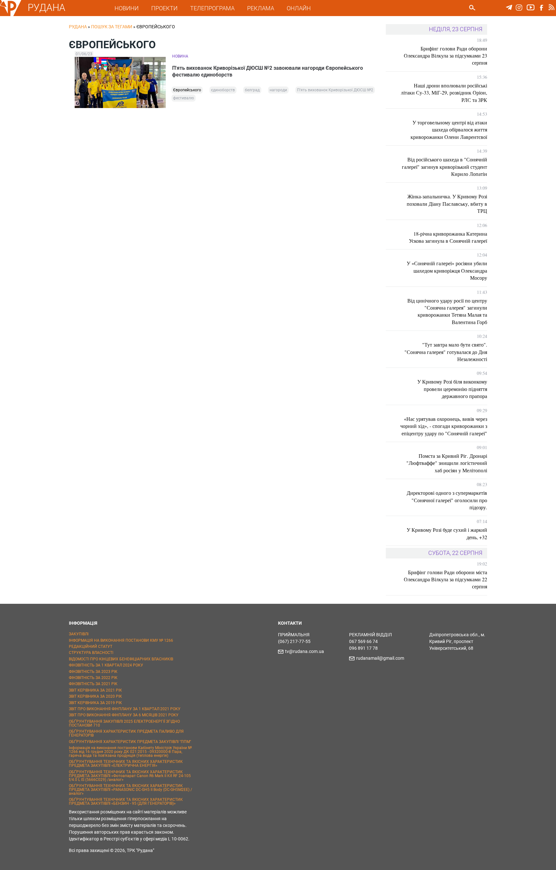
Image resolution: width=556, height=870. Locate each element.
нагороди (278, 90)
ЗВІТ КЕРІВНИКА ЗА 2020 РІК (95, 696)
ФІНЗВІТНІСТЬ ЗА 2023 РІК (93, 671)
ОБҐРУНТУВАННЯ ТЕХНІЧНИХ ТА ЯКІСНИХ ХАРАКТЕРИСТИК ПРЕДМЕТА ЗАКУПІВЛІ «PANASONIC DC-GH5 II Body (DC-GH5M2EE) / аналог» (130, 790)
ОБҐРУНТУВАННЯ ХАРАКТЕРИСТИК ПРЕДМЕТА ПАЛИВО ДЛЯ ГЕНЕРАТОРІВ (126, 733)
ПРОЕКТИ (164, 8)
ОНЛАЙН (299, 8)
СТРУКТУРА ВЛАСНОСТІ (91, 652)
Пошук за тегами (111, 26)
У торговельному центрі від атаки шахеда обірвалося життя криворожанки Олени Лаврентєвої (449, 129)
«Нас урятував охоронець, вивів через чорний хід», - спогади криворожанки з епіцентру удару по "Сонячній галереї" (443, 426)
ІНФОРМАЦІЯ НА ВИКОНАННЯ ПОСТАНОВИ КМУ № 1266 (121, 640)
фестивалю (183, 98)
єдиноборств (223, 90)
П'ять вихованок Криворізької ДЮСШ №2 (335, 90)
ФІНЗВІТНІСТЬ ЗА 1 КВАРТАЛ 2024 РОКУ (106, 665)
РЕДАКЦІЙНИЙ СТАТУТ (90, 646)
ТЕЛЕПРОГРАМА (212, 8)
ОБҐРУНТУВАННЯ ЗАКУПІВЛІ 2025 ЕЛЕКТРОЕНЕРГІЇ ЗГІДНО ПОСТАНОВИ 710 (124, 723)
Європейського (187, 90)
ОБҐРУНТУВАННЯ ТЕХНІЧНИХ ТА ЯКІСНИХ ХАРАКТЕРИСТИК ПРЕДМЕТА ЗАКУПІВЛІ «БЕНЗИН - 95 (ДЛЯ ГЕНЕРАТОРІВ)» (126, 801)
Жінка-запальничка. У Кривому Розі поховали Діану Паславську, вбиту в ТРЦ (447, 203)
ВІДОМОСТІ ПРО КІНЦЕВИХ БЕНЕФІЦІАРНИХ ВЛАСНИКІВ (121, 659)
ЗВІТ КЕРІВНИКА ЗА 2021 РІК (95, 690)
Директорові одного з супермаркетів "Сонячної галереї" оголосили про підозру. (447, 500)
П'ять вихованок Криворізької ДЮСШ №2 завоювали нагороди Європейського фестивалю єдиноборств (267, 71)
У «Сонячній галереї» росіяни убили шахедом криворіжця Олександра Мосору (447, 270)
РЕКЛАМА (260, 8)
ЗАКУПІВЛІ (78, 634)
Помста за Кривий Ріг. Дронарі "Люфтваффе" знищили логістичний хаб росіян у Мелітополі (446, 463)
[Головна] (10, 15)
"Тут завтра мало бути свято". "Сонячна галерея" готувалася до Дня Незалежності (445, 351)
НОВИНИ (127, 8)
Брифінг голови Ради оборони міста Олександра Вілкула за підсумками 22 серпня (445, 579)
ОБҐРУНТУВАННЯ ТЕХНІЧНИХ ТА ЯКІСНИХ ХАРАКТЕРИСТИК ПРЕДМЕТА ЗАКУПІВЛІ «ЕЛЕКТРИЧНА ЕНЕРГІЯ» (126, 763)
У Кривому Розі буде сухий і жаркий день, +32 (447, 533)
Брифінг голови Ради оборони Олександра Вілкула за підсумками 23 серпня (445, 55)
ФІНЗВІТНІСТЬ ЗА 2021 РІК (93, 684)
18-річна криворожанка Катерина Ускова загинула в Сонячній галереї (448, 237)
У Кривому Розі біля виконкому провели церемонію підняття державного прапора (452, 388)
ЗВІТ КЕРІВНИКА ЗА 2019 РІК (95, 703)
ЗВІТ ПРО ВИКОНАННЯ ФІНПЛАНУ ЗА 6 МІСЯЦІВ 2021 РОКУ (124, 715)
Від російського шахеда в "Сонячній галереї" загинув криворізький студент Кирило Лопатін (444, 166)
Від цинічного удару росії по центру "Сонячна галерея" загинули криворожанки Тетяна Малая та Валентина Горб (447, 311)
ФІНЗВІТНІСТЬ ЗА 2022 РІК (93, 677)
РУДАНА (46, 7)
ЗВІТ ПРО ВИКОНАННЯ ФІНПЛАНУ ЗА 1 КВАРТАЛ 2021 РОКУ (125, 709)
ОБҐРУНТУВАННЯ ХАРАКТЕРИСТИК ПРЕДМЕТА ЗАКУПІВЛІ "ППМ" (130, 741)
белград (252, 90)
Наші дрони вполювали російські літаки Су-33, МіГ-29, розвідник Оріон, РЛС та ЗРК (444, 92)
